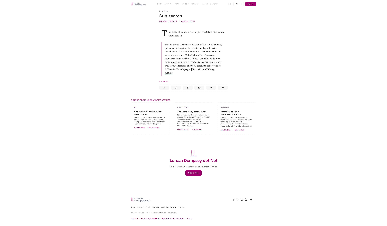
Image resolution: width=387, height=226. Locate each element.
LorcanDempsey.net (149, 218)
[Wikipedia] (255, 199)
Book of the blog (158, 213)
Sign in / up (193, 173)
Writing (185, 4)
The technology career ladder (192, 111)
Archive (205, 4)
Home (159, 4)
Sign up (251, 4)
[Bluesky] (242, 199)
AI (135, 107)
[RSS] (237, 199)
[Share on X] (164, 88)
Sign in (238, 4)
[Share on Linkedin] (199, 88)
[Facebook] (233, 199)
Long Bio (214, 4)
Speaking (195, 4)
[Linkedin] (246, 199)
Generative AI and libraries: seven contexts (148, 113)
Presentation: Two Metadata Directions (231, 113)
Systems (163, 11)
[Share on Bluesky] (176, 88)
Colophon (172, 213)
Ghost (180, 218)
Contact (168, 4)
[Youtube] (250, 199)
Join (148, 213)
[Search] (230, 4)
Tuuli (189, 218)
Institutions (183, 107)
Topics (141, 213)
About (176, 4)
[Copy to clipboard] (223, 88)
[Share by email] (211, 88)
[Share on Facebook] (187, 88)
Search (134, 213)
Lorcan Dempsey (168, 21)
